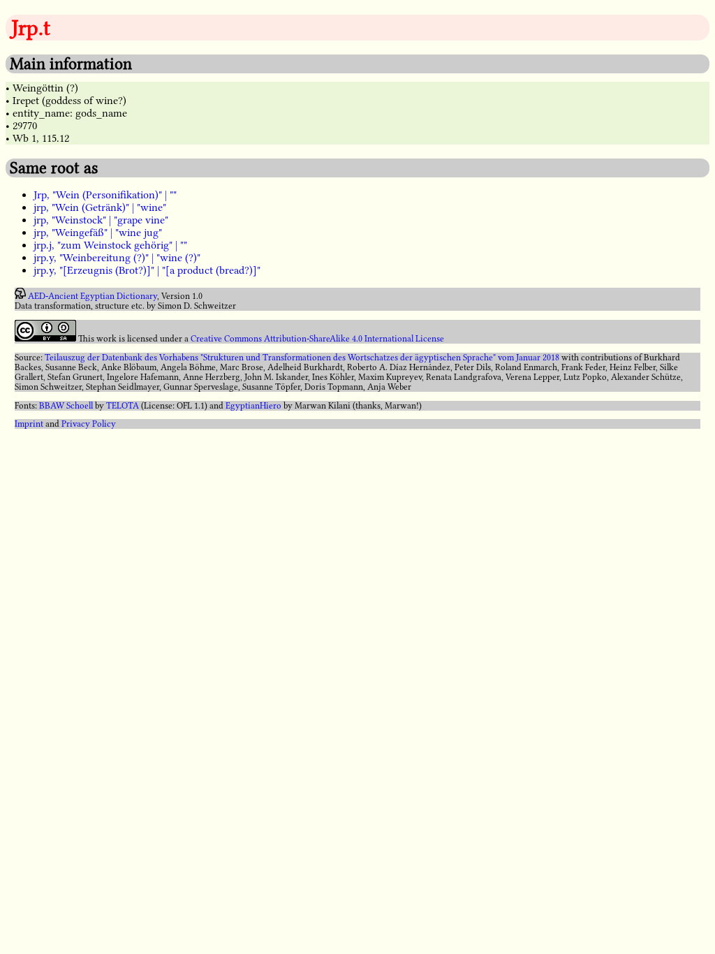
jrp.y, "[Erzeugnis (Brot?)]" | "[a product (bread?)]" (147, 270)
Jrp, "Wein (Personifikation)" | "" (105, 195)
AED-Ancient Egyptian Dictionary (92, 296)
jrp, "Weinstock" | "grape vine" (101, 220)
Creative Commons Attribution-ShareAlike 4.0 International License (317, 339)
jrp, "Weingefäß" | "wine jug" (98, 232)
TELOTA (122, 406)
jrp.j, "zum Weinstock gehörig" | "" (110, 245)
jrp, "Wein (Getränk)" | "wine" (100, 207)
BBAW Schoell (66, 406)
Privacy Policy (88, 424)
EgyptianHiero (253, 406)
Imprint (29, 424)
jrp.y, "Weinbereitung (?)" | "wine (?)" (117, 257)
